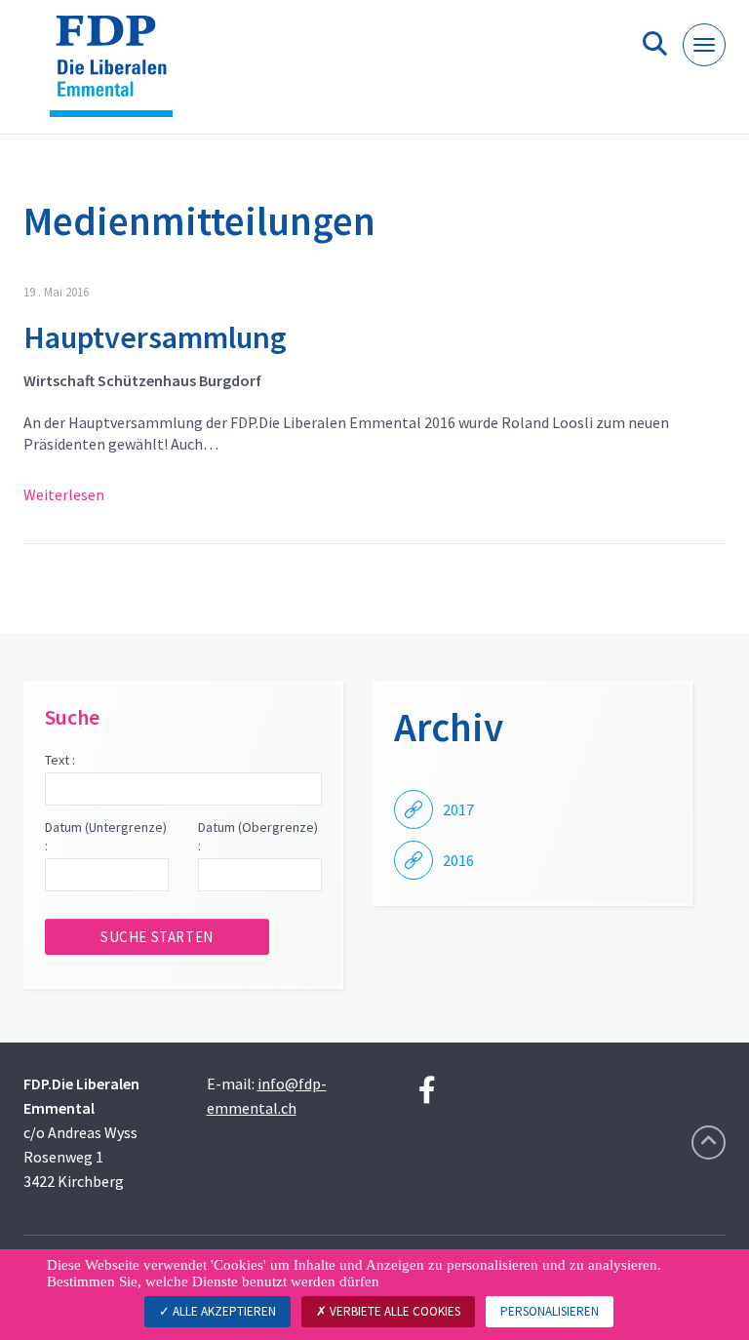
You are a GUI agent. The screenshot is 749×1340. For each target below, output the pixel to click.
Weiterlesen (63, 494)
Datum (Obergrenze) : (258, 836)
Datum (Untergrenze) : (106, 836)
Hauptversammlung (155, 337)
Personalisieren (549, 1311)
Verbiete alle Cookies (393, 1311)
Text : (60, 760)
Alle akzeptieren (223, 1311)
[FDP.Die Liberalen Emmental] (118, 75)
